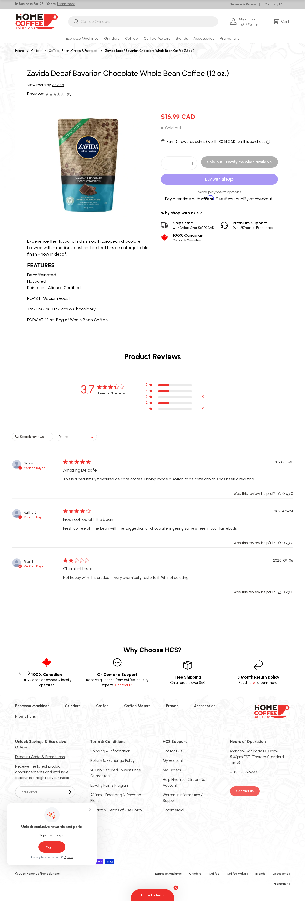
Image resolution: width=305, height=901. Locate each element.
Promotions (229, 38)
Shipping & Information (110, 751)
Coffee (131, 38)
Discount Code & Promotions (40, 756)
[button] (281, 21)
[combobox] (143, 21)
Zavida (58, 85)
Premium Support (253, 225)
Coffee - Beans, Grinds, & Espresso (73, 51)
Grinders (111, 38)
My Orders (172, 770)
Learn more (66, 4)
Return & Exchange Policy (112, 760)
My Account (173, 760)
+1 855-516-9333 (243, 772)
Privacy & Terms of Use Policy (116, 810)
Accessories (203, 38)
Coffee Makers (157, 38)
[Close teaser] (175, 887)
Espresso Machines (82, 38)
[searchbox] (32, 437)
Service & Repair (243, 4)
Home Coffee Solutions (43, 873)
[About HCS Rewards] (268, 142)
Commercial (173, 810)
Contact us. (124, 685)
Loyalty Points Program (109, 785)
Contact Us (172, 751)
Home (19, 51)
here (251, 682)
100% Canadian (188, 237)
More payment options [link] (219, 192)
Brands (182, 38)
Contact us (245, 791)
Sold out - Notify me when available (239, 162)
